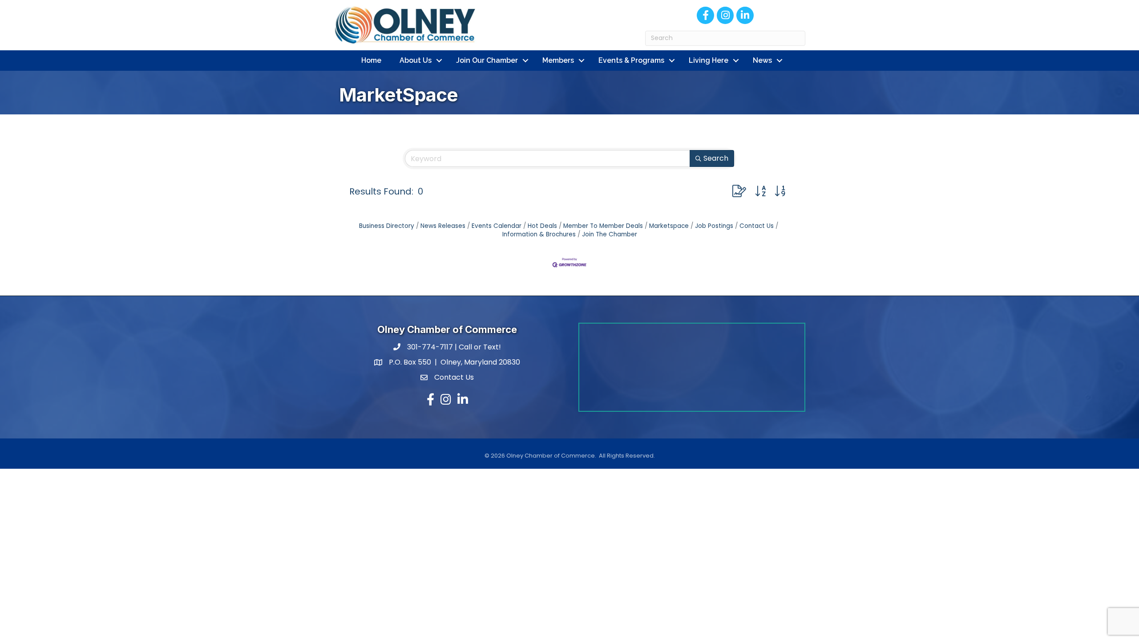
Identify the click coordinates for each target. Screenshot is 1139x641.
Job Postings (714, 226)
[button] (739, 191)
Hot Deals (542, 226)
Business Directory (386, 226)
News (762, 60)
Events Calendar (496, 226)
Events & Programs (631, 60)
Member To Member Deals (603, 226)
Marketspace (669, 226)
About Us (416, 60)
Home (371, 60)
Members (558, 60)
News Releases (442, 226)
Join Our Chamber (487, 60)
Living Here (708, 60)
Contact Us (756, 226)
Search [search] (715, 158)
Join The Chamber (609, 234)
